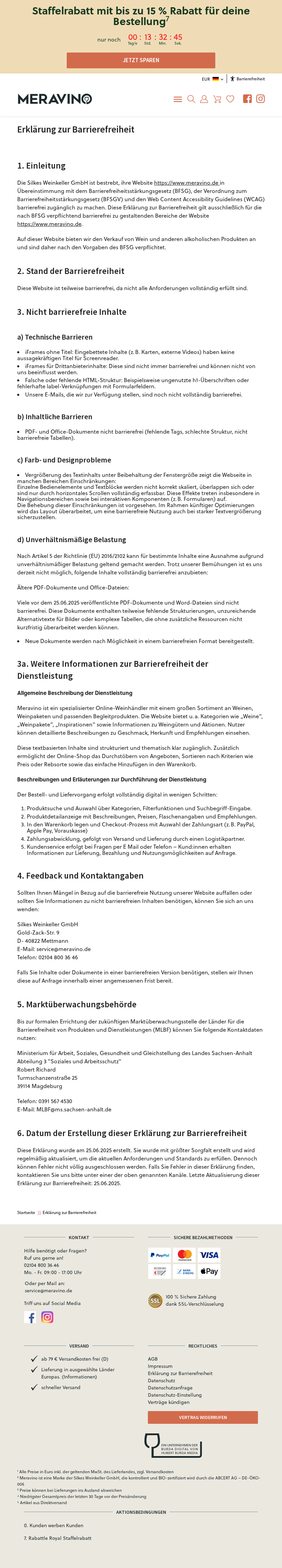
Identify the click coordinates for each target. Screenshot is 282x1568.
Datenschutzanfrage (170, 1387)
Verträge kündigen (168, 1402)
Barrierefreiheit (250, 79)
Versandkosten (160, 1472)
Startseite (26, 1212)
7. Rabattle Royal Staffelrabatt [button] (58, 1538)
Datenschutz (161, 1380)
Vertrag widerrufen (203, 1417)
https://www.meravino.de (187, 182)
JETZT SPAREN (141, 60)
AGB (153, 1358)
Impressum (160, 1366)
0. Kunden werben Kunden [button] (54, 1525)
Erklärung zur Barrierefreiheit (180, 1373)
